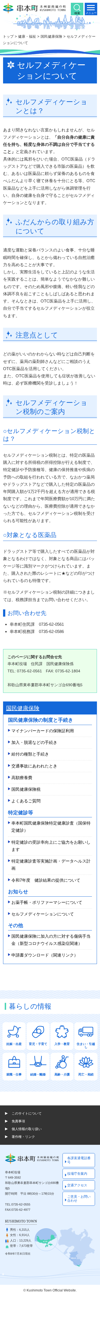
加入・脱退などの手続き (34, 742)
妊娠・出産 (14, 1044)
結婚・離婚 (38, 1074)
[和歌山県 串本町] (34, 8)
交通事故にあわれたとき (34, 766)
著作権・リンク (23, 1137)
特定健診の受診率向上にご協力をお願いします (51, 846)
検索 (77, 13)
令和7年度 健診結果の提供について (45, 880)
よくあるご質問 (26, 800)
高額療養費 (21, 777)
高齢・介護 (62, 1074)
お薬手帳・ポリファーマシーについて (46, 902)
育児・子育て (38, 1044)
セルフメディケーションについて (42, 914)
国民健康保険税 (26, 789)
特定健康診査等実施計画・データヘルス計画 (51, 865)
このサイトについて (27, 1113)
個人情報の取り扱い (27, 1129)
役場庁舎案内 (77, 1174)
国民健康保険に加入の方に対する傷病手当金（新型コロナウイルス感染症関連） (51, 940)
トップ (8, 36)
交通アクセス (77, 1185)
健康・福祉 (27, 36)
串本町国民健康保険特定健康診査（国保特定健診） (51, 827)
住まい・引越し (86, 1045)
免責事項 (18, 1121)
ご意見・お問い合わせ (79, 1198)
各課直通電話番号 (79, 1160)
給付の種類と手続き (30, 754)
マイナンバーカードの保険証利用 (42, 730)
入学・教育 (62, 1044)
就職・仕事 (14, 1074)
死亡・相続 (86, 1074)
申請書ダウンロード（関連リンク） (44, 955)
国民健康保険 (51, 36)
